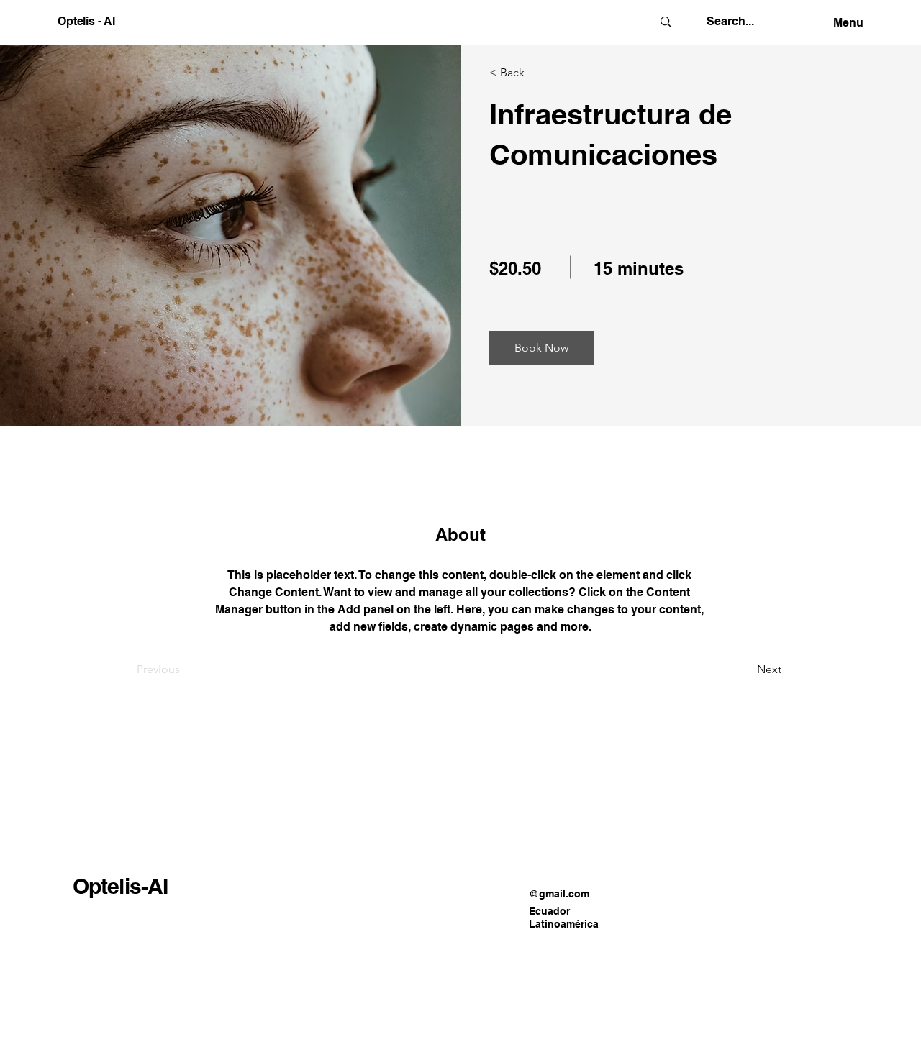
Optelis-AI (120, 886)
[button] (541, 348)
